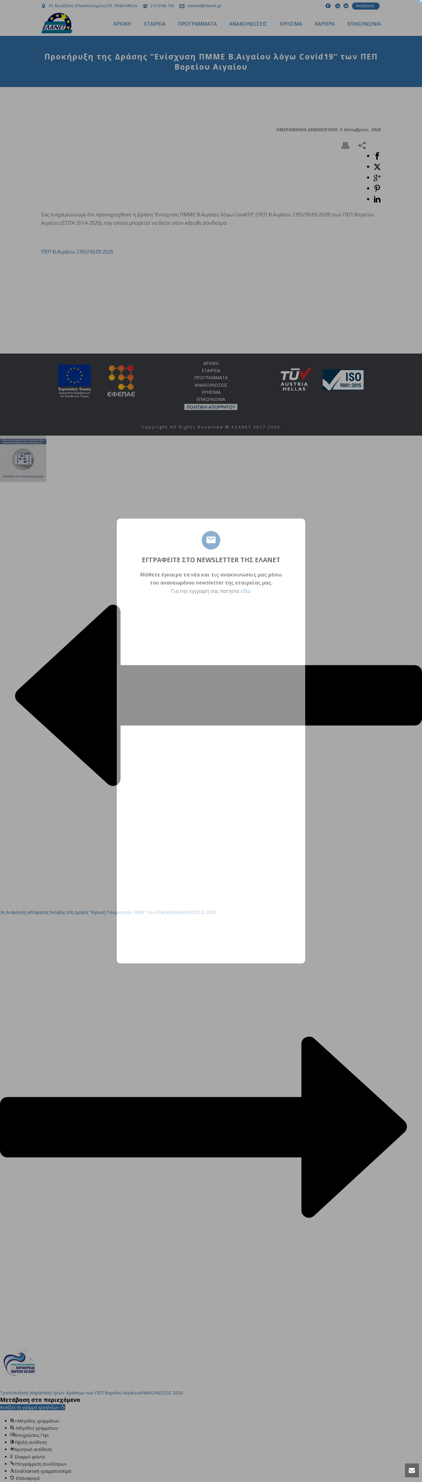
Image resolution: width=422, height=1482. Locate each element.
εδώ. (246, 591)
